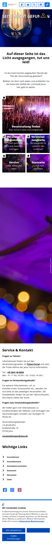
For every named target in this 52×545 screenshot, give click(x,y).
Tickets (9, 479)
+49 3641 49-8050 (15, 372)
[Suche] (34, 4)
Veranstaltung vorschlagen (17, 466)
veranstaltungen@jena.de (15, 436)
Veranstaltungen (13, 457)
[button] (21, 4)
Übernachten (11, 475)
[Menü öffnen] (40, 4)
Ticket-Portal (33, 364)
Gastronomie (11, 470)
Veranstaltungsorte (14, 461)
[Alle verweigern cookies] (38, 530)
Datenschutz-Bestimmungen (31, 521)
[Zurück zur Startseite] (9, 4)
